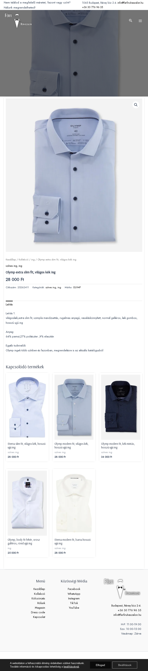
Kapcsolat (39, 617)
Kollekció (23, 259)
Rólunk (41, 603)
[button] (130, 21)
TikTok (74, 603)
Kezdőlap (11, 259)
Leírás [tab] (9, 304)
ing (33, 259)
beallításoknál (71, 666)
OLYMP (77, 287)
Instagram (74, 598)
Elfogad (100, 665)
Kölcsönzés (38, 598)
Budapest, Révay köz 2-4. (126, 605)
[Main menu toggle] (140, 21)
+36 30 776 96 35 (92, 7)
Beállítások (124, 665)
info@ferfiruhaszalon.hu (130, 3)
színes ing (11, 266)
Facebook (74, 589)
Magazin (40, 608)
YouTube (74, 608)
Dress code (38, 612)
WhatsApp (74, 594)
